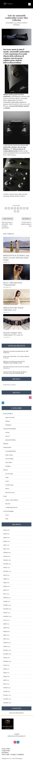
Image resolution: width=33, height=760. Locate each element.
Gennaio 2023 (6, 691)
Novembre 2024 (7, 609)
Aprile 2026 (6, 545)
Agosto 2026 (6, 530)
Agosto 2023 (6, 665)
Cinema (7, 432)
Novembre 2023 (7, 654)
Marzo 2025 (6, 594)
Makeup (8, 421)
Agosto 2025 (6, 575)
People (5, 496)
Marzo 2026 (6, 549)
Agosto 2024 (6, 620)
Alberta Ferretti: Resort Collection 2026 (13, 308)
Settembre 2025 (7, 571)
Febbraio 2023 (6, 687)
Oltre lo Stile (9, 462)
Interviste (8, 503)
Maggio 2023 (6, 676)
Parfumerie (8, 425)
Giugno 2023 (6, 672)
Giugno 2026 (6, 537)
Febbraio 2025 (6, 597)
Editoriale (5, 443)
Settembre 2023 (7, 661)
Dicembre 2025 (7, 560)
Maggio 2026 (6, 541)
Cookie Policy (6, 751)
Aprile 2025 (6, 590)
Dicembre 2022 (7, 695)
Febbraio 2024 (7, 642)
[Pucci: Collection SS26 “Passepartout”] (16, 272)
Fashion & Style (7, 447)
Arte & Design (9, 473)
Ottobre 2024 (6, 612)
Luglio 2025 (6, 579)
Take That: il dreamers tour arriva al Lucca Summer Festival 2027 (16, 367)
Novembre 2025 (7, 564)
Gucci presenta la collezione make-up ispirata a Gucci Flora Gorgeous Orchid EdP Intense (15, 372)
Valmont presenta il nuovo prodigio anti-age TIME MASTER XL (15, 352)
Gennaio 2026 (6, 556)
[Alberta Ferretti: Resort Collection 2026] (16, 297)
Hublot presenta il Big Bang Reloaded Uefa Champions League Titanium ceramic (14, 362)
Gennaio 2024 (6, 646)
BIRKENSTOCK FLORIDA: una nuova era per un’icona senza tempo (16, 257)
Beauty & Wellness (8, 413)
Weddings (8, 466)
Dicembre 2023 (7, 650)
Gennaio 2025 (6, 601)
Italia (7, 518)
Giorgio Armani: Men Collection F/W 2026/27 (13, 333)
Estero (7, 515)
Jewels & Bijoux (10, 458)
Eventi (7, 481)
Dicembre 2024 (7, 605)
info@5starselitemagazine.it (16, 713)
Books (7, 477)
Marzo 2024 (6, 639)
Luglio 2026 (6, 533)
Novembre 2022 (7, 699)
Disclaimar (5, 752)
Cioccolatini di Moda (11, 451)
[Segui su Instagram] (15, 742)
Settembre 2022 (7, 702)
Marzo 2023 (6, 684)
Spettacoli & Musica (11, 440)
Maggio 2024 (6, 631)
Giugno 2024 (6, 627)
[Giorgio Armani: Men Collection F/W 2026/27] (16, 322)
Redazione (16, 25)
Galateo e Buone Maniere (12, 500)
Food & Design (9, 485)
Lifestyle (5, 470)
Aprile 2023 (6, 680)
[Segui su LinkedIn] (18, 742)
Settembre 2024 (7, 616)
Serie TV (8, 436)
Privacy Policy (6, 749)
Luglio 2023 (6, 669)
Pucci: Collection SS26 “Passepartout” (12, 283)
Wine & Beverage (10, 492)
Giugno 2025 (6, 582)
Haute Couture (22, 23)
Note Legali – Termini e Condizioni (13, 754)
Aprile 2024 (6, 635)
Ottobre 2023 (6, 657)
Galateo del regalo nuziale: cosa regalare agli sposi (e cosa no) (16, 357)
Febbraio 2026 (7, 552)
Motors (7, 488)
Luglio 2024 (6, 624)
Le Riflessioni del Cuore (12, 507)
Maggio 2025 (6, 586)
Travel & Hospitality (8, 511)
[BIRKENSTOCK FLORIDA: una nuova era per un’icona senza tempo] (16, 245)
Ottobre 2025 (6, 567)
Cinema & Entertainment (9, 428)
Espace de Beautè (10, 417)
